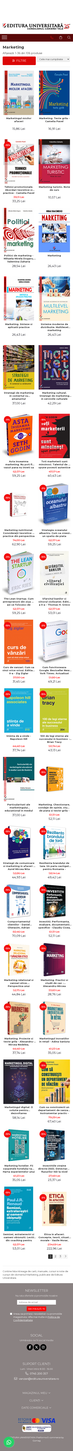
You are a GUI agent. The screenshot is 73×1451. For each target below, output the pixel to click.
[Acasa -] (36, 26)
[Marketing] (54, 230)
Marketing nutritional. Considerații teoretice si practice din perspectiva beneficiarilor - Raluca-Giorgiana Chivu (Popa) (19, 533)
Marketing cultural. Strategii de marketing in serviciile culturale (54, 395)
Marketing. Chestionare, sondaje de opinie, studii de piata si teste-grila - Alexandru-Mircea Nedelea (54, 807)
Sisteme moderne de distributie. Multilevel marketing (54, 327)
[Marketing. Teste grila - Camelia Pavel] (54, 93)
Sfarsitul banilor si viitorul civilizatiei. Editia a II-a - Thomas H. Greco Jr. (54, 601)
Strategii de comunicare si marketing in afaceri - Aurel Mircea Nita (18, 866)
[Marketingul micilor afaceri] (19, 93)
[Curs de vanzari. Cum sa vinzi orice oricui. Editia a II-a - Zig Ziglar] (19, 642)
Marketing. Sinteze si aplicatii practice (18, 326)
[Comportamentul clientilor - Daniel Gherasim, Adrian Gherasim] (19, 901)
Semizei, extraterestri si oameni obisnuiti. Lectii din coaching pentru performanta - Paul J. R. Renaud (18, 1237)
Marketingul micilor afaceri (18, 120)
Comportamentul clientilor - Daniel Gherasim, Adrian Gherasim (18, 924)
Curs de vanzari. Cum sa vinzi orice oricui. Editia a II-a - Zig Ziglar (18, 670)
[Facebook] (30, 1347)
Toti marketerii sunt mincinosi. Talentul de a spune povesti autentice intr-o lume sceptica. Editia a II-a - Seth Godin (54, 464)
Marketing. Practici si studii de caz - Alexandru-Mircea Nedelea (54, 983)
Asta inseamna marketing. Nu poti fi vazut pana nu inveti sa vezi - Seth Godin (19, 464)
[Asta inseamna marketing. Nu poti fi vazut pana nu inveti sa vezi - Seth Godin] (19, 436)
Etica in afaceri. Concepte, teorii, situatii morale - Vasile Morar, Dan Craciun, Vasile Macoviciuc (54, 1237)
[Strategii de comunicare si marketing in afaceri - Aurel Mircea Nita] (19, 843)
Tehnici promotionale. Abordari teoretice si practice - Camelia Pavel (18, 189)
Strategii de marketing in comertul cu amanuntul (19, 395)
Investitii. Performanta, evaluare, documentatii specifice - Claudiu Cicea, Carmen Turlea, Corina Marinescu (54, 924)
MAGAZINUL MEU (35, 1393)
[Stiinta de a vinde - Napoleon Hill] (19, 710)
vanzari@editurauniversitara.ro (38, 1378)
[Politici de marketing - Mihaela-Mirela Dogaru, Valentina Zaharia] (19, 230)
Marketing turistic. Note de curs (54, 188)
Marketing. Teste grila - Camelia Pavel (54, 120)
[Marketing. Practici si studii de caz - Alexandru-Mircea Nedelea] (54, 960)
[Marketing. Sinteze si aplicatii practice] (19, 298)
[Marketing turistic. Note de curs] (54, 161)
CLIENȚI (35, 1400)
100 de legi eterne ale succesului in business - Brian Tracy (54, 738)
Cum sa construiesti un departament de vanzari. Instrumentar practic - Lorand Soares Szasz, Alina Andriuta (54, 1110)
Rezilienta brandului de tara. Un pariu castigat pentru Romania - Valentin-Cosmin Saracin (54, 866)
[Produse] (5, 38)
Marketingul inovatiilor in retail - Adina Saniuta (54, 1040)
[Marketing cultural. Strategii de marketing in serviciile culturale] (54, 367)
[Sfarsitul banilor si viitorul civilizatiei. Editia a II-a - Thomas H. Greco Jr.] (54, 573)
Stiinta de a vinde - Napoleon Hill (18, 737)
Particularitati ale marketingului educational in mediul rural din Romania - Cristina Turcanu (19, 807)
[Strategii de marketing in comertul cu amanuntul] (19, 367)
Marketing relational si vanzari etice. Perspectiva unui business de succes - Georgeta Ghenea (18, 983)
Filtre (20, 60)
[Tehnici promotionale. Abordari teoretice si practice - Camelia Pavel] (19, 161)
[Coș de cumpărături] (60, 37)
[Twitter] (36, 1347)
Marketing (54, 255)
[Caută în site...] (69, 37)
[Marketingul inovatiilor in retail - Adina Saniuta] (54, 1018)
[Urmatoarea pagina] (65, 1256)
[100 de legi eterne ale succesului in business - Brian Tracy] (54, 710)
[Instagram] (43, 1347)
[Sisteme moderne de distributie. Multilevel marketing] (54, 298)
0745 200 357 (38, 1373)
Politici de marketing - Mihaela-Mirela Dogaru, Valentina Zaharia (19, 258)
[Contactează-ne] (52, 37)
